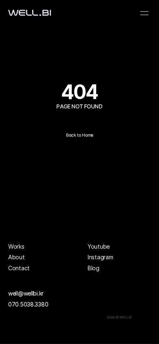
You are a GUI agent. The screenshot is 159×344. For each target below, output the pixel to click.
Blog (93, 267)
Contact (19, 267)
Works (16, 246)
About (16, 257)
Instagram (100, 257)
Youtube (99, 246)
